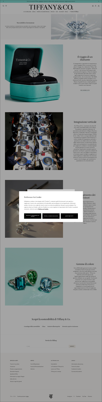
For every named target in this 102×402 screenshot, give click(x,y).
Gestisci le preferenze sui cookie (32, 216)
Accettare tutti (69, 216)
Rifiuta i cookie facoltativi (51, 216)
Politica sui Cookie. (43, 209)
